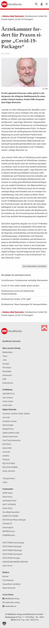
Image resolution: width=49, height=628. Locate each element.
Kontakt (5, 364)
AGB (4, 379)
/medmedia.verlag (12, 602)
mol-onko (6, 452)
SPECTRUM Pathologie (12, 550)
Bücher (5, 576)
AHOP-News (7, 493)
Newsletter (6, 371)
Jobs (4, 360)
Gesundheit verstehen (11, 584)
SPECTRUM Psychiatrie (12, 554)
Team (4, 356)
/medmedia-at (10, 606)
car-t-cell (6, 417)
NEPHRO (8, 531)
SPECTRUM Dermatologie (13, 543)
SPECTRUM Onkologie (11, 546)
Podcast (5, 459)
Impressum (7, 375)
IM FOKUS (6, 444)
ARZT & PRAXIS (9, 504)
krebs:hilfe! (7, 448)
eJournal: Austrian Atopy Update (16, 413)
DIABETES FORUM (10, 516)
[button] (4, 623)
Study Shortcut (8, 471)
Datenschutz (7, 383)
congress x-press (9, 421)
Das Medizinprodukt (10, 512)
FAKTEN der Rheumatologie (14, 520)
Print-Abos (6, 367)
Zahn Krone (7, 566)
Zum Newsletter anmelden (34, 266)
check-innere (7, 401)
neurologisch (7, 527)
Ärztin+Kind (7, 508)
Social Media (8, 595)
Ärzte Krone (7, 497)
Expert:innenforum (10, 436)
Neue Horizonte (8, 588)
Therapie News (8, 478)
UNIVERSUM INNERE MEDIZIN (15, 562)
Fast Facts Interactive (11, 440)
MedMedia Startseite (11, 341)
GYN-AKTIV (7, 523)
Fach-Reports (8, 580)
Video (4, 482)
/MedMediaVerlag (11, 598)
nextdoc (5, 456)
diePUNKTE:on (8, 394)
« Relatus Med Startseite (12, 16)
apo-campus (7, 397)
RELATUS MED (8, 463)
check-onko (7, 405)
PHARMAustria (8, 535)
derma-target (7, 425)
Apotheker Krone (9, 501)
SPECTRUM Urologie (11, 558)
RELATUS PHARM (9, 467)
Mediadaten (7, 352)
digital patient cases (10, 433)
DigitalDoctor (8, 429)
